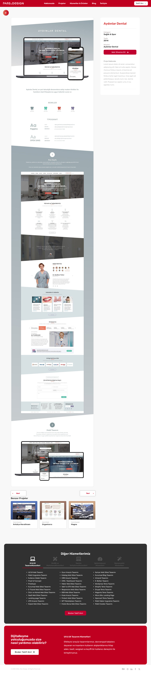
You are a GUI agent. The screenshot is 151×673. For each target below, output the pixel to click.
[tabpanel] (75, 588)
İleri (88, 493)
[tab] (32, 562)
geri (18, 493)
